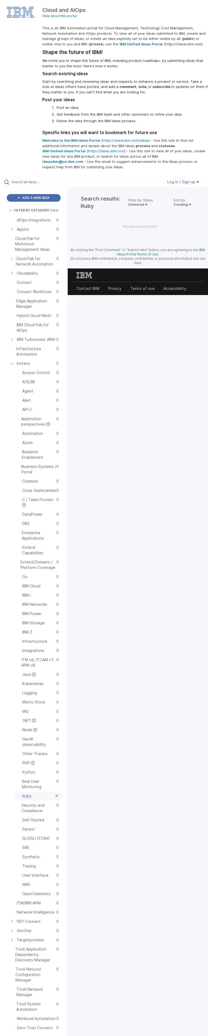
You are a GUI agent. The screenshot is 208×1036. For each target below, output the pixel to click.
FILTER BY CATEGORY (31, 210)
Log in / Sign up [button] (181, 181)
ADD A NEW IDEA (35, 198)
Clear (54, 210)
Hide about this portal (59, 16)
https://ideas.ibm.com (106, 151)
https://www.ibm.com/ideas (125, 140)
